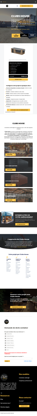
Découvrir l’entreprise (21, 246)
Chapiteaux (10, 196)
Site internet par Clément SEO (20, 29)
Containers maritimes (11, 166)
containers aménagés (11, 150)
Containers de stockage (12, 181)
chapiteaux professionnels (27, 25)
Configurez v (10, 85)
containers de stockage (28, 22)
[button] (17, 6)
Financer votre (20, 295)
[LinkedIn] (1, 393)
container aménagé (23, 21)
